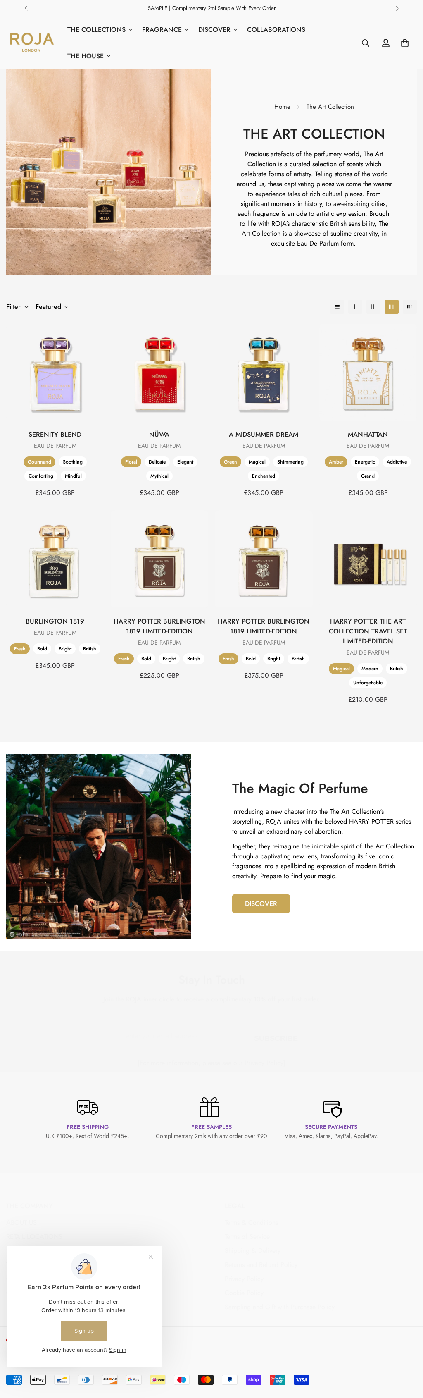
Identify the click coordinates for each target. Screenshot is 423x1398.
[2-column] (355, 307)
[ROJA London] (31, 43)
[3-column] (373, 307)
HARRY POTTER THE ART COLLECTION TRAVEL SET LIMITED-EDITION (368, 631)
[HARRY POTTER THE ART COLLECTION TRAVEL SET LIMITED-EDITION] (368, 559)
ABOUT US (21, 1222)
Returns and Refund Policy (261, 1264)
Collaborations (276, 29)
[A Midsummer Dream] (264, 372)
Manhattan (368, 434)
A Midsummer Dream (263, 434)
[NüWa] (160, 372)
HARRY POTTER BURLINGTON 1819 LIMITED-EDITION (159, 626)
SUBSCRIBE (276, 1037)
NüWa (159, 434)
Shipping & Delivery (252, 1250)
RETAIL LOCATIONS (34, 1236)
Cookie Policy (244, 1293)
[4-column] (392, 307)
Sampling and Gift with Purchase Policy (280, 1307)
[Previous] (26, 8)
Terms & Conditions (251, 1222)
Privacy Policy (264, 1063)
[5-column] (410, 307)
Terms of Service (247, 1236)
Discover (214, 29)
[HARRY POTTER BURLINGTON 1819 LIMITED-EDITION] (160, 559)
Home (282, 106)
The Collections (96, 29)
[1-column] (337, 307)
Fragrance (162, 29)
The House (85, 56)
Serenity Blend (55, 434)
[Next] (397, 8)
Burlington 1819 (55, 621)
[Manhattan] (368, 372)
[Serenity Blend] (55, 372)
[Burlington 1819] (55, 559)
